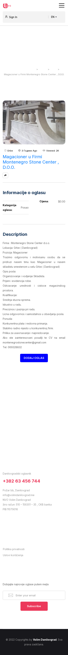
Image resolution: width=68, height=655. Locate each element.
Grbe (10, 150)
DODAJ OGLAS (34, 358)
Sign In (13, 17)
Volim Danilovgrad (45, 639)
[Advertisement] (34, 398)
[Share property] (5, 175)
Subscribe (34, 606)
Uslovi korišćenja (13, 555)
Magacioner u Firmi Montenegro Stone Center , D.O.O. (31, 162)
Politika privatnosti (13, 549)
